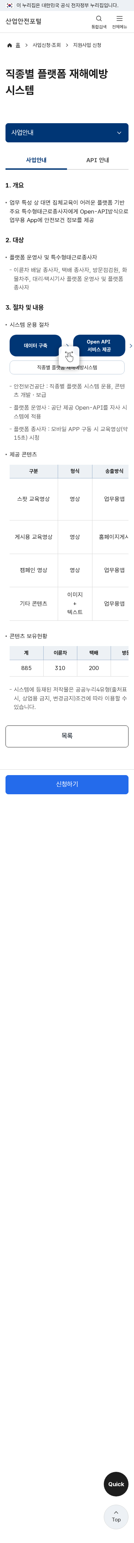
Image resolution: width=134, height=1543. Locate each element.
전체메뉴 (119, 26)
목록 (67, 736)
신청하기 (67, 784)
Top (116, 1520)
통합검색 (99, 26)
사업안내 (22, 133)
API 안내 (97, 160)
